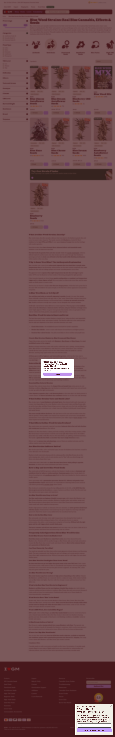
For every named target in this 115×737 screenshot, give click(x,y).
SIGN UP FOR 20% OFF (94, 730)
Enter (57, 374)
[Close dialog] (111, 706)
